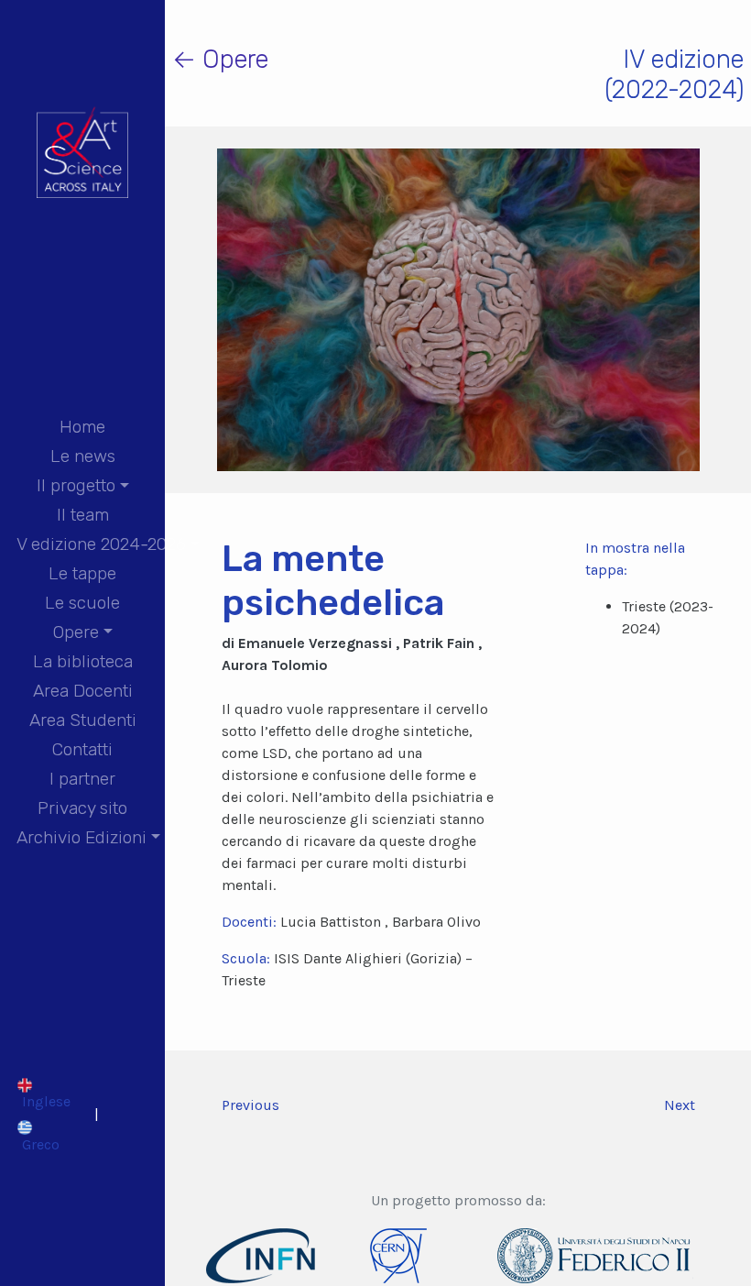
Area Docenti (83, 690)
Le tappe (82, 573)
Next (679, 1105)
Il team (83, 514)
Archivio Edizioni (81, 837)
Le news (82, 456)
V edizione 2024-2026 (101, 544)
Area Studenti (82, 720)
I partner (82, 778)
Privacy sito (82, 808)
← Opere (220, 59)
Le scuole (82, 602)
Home (82, 426)
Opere (76, 632)
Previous (250, 1105)
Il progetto (76, 485)
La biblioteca (83, 661)
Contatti (82, 749)
